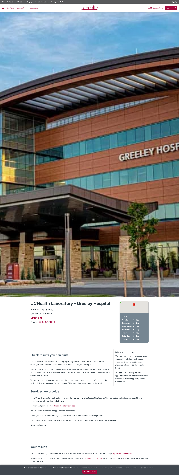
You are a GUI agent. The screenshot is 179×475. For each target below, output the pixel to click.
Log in (173, 8)
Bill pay (29, 2)
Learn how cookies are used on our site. (140, 468)
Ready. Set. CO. (57, 2)
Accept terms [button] (90, 472)
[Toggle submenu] (3, 8)
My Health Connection (153, 8)
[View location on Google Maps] (134, 307)
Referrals (10, 2)
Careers (20, 2)
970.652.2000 (47, 322)
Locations (34, 8)
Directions (36, 317)
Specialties (21, 8)
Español (174, 2)
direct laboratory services (64, 406)
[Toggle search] (3, 2)
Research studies (41, 2)
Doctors (10, 8)
